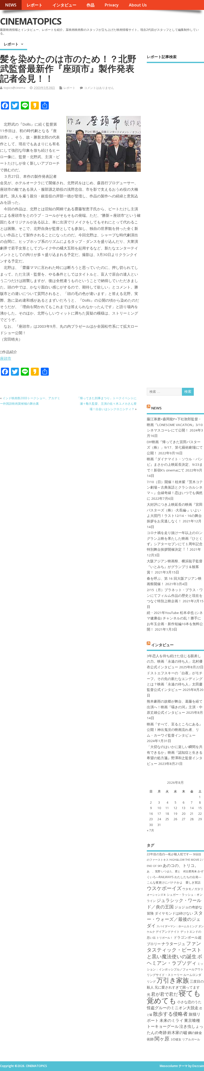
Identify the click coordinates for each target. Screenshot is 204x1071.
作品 (91, 5)
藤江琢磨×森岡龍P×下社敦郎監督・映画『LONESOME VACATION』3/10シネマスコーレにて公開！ (175, 424)
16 (151, 814)
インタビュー (64, 5)
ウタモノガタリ (192, 889)
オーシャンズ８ (156, 894)
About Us (138, 5)
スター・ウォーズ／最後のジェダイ (175, 919)
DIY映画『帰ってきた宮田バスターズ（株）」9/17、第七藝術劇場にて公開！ (175, 447)
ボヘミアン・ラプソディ (174, 959)
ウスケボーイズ (164, 888)
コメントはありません (99, 88)
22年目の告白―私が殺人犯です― (169, 854)
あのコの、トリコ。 (181, 865)
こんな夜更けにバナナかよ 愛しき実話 (174, 882)
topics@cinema (14, 88)
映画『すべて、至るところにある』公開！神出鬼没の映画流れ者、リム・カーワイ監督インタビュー (175, 730)
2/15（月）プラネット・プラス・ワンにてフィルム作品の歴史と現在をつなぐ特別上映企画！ (175, 595)
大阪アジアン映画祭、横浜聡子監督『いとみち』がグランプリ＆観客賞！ (175, 566)
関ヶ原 (161, 1038)
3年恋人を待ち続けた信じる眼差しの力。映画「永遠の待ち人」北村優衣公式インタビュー (175, 661)
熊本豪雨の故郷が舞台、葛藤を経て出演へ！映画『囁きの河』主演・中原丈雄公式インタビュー (175, 707)
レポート (35, 5)
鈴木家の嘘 (177, 1032)
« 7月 (150, 830)
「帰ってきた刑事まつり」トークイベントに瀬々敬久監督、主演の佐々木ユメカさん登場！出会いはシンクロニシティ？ (107, 403)
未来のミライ (171, 1020)
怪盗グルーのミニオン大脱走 (173, 1007)
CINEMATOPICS (30, 21)
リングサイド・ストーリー (165, 975)
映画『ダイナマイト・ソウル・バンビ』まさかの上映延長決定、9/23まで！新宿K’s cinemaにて (175, 464)
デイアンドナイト (168, 931)
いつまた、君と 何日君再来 (179, 871)
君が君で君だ (164, 994)
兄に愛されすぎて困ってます (177, 987)
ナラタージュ (173, 943)
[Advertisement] (175, 221)
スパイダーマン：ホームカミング (177, 926)
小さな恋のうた (189, 1002)
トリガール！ (164, 937)
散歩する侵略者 (170, 1013)
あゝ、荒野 (153, 871)
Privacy (111, 5)
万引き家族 (172, 980)
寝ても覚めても (174, 996)
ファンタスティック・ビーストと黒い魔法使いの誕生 (174, 950)
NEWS (10, 5)
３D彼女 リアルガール (185, 1039)
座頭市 (5, 358)
